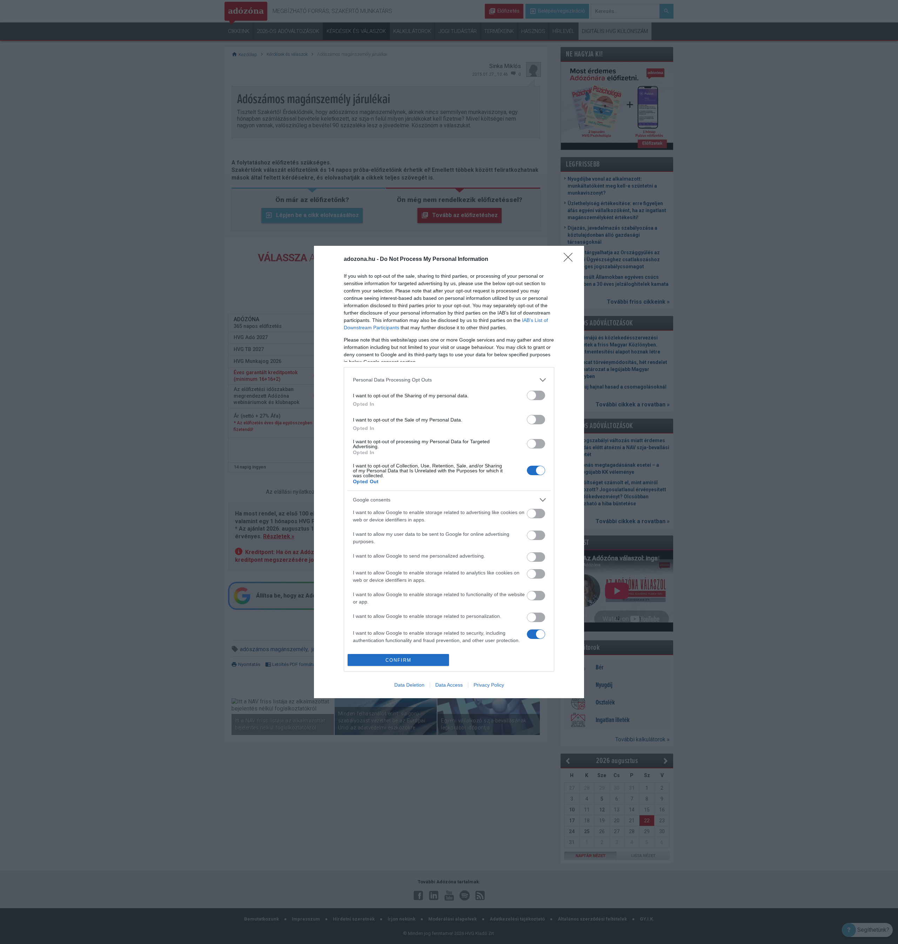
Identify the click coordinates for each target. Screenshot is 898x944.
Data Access (449, 685)
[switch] (536, 395)
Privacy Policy (489, 685)
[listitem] (449, 380)
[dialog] (449, 472)
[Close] (570, 259)
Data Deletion (409, 685)
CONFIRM (398, 660)
